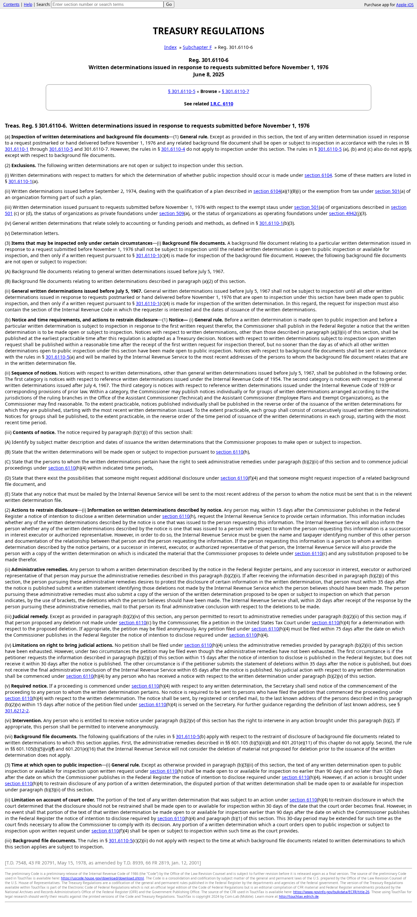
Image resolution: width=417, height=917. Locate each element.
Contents (11, 4)
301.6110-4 (173, 149)
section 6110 (229, 452)
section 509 (171, 213)
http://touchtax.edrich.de (299, 896)
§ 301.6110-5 (181, 91)
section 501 (387, 191)
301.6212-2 (17, 710)
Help (28, 4)
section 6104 (318, 175)
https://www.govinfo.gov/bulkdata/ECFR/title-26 (331, 892)
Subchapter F (197, 47)
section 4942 (342, 213)
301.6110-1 (17, 149)
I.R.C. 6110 (221, 104)
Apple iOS (405, 5)
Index (170, 47)
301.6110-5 (61, 149)
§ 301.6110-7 (235, 91)
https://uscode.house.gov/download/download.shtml (102, 878)
